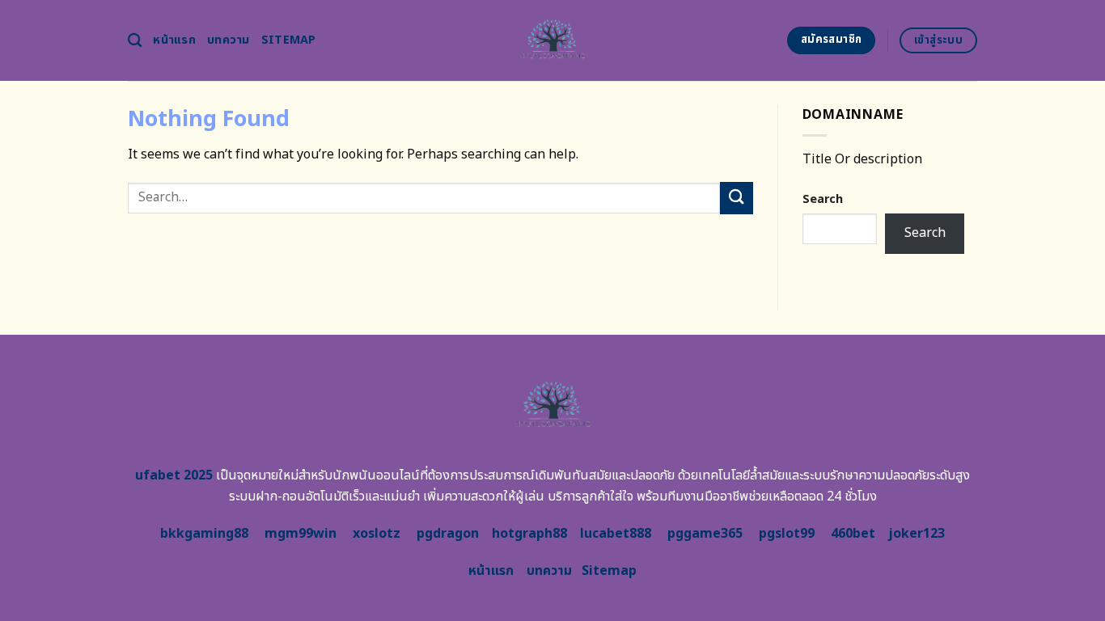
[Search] (135, 40)
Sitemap (288, 40)
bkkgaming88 (204, 533)
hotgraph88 (529, 533)
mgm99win (301, 533)
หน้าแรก (174, 40)
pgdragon (448, 533)
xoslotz (376, 533)
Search (822, 199)
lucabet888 (615, 533)
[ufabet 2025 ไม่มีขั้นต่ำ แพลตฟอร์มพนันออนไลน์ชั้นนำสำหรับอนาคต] (553, 40)
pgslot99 (787, 533)
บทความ (228, 40)
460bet (853, 533)
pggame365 (705, 533)
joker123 (916, 533)
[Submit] (736, 197)
